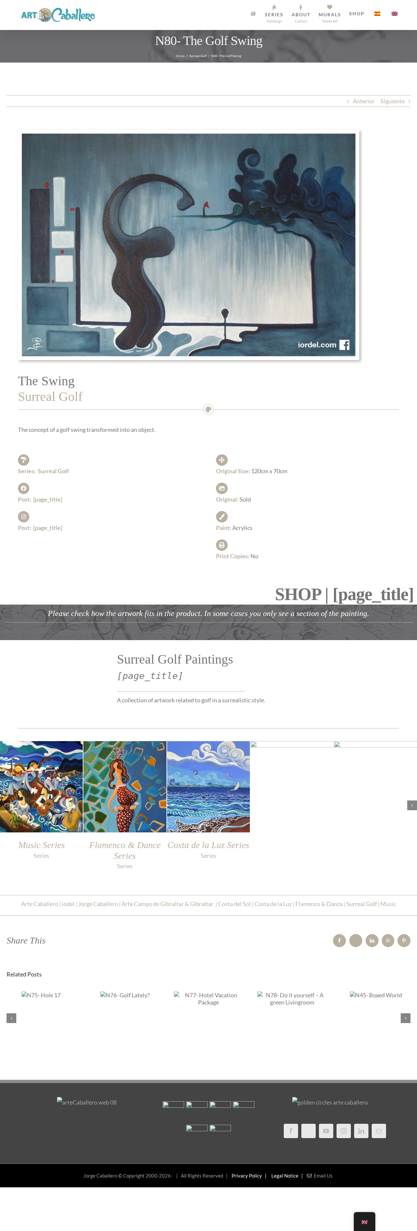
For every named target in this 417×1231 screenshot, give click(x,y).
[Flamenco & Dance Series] (243, 1112)
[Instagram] (344, 1131)
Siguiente (393, 101)
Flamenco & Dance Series (375, 850)
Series (292, 855)
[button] (5, 805)
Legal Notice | (288, 1176)
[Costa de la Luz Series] (196, 1135)
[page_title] (47, 499)
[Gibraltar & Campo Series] (173, 1112)
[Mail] (379, 1131)
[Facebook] (291, 1131)
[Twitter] (308, 1131)
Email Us (322, 1176)
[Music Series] (220, 1112)
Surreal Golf (53, 471)
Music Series (292, 845)
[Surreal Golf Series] (196, 1112)
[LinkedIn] (361, 1131)
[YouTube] (326, 1131)
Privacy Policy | (250, 1176)
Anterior (364, 101)
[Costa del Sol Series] (220, 1135)
